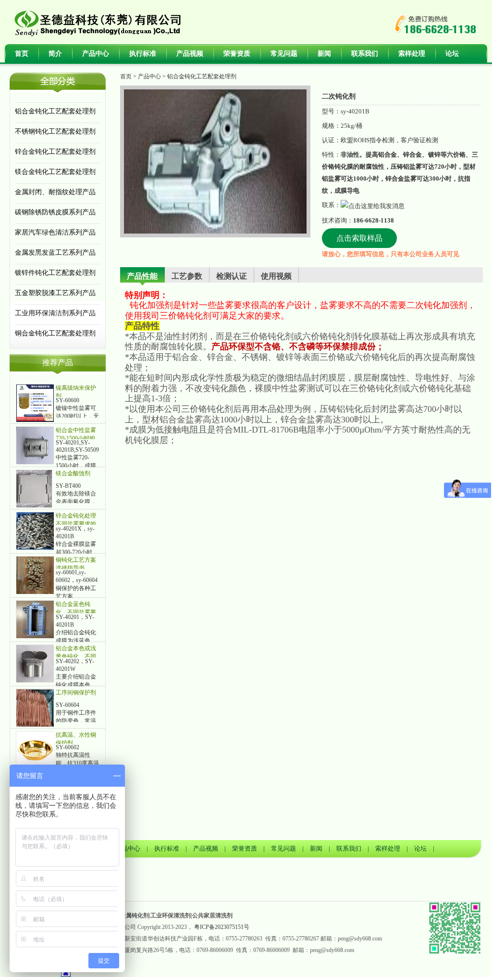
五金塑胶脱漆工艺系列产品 (55, 293)
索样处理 (411, 53)
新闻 (324, 53)
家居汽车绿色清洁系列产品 (55, 232)
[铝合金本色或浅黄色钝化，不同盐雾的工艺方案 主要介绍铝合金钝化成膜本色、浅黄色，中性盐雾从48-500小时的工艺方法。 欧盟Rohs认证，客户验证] (35, 663)
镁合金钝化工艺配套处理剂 (55, 171)
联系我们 (364, 53)
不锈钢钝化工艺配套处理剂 (55, 131)
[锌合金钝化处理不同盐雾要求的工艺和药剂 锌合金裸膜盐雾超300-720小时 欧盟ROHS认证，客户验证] (35, 530)
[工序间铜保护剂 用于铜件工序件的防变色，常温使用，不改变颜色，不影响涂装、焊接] (35, 707)
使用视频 (276, 276)
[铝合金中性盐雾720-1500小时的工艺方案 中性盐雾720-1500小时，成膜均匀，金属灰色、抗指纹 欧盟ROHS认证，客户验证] (35, 445)
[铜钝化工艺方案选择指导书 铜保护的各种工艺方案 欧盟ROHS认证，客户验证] (35, 574)
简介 (55, 53)
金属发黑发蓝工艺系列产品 (55, 252)
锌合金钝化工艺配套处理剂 (55, 151)
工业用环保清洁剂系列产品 (55, 313)
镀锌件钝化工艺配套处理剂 (55, 272)
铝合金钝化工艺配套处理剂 (55, 111)
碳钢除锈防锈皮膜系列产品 (55, 212)
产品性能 (142, 276)
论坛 (452, 53)
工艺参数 (187, 276)
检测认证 (231, 276)
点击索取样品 (359, 238)
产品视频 (189, 53)
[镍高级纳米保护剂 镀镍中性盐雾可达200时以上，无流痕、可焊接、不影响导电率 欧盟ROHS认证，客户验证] (35, 402)
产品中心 (95, 53)
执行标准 (142, 53)
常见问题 (284, 53)
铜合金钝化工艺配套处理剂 (55, 333)
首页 (21, 53)
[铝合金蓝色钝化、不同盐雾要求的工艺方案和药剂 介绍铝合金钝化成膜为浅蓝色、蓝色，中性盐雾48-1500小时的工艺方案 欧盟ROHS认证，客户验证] (35, 619)
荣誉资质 (236, 53)
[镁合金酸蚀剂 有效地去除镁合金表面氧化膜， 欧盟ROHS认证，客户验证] (35, 488)
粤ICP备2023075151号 (221, 927)
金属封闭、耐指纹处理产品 (55, 192)
